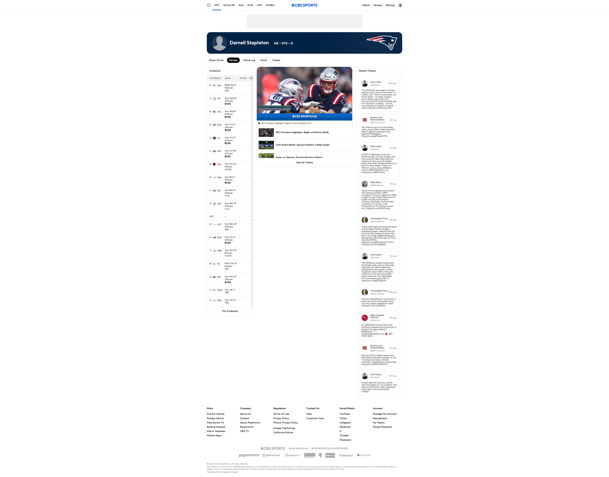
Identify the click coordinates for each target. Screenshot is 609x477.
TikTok (343, 418)
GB (219, 190)
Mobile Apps (214, 435)
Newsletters (380, 418)
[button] (209, 5)
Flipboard (345, 440)
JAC (219, 111)
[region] (304, 94)
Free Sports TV (215, 422)
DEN (219, 290)
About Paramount (250, 422)
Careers (244, 418)
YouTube (345, 414)
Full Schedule (230, 311)
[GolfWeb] (363, 455)
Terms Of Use (281, 414)
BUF (219, 125)
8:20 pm (230, 86)
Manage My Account (384, 414)
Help (309, 414)
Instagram (345, 422)
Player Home (216, 60)
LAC (219, 224)
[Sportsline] (271, 454)
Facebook (345, 427)
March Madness (216, 431)
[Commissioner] (313, 454)
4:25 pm (230, 178)
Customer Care (315, 418)
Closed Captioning (284, 428)
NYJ (219, 151)
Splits (263, 60)
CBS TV (244, 431)
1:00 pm (231, 99)
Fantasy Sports (215, 418)
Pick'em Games (215, 414)
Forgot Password (382, 427)
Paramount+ (247, 427)
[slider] (304, 111)
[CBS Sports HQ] (298, 448)
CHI (219, 164)
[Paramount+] (292, 454)
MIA (219, 177)
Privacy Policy (281, 418)
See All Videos (304, 162)
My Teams (378, 422)
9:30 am (230, 205)
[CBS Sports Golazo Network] (329, 448)
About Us (245, 414)
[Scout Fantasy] (346, 455)
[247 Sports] (249, 454)
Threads (344, 435)
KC (218, 264)
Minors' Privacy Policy (285, 422)
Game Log (249, 60)
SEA (219, 85)
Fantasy (233, 60)
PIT (219, 98)
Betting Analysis (216, 427)
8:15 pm (230, 165)
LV (218, 138)
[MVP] (330, 454)
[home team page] (214, 85)
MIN (219, 250)
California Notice (283, 432)
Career (276, 60)
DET (219, 203)
